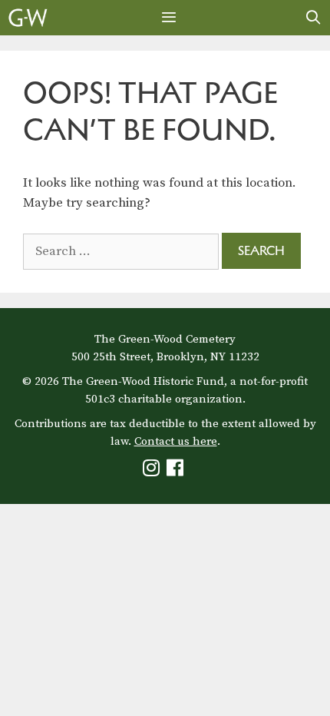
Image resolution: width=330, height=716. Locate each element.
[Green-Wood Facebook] (177, 471)
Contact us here (175, 441)
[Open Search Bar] (313, 17)
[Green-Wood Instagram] (153, 471)
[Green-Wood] (28, 17)
